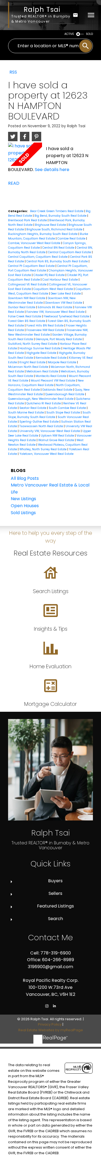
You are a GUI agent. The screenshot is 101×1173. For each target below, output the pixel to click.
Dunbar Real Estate (22, 307)
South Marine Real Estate (26, 413)
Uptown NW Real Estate (58, 436)
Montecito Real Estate (51, 376)
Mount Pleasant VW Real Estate (53, 381)
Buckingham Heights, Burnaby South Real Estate (43, 234)
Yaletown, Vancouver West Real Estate (46, 454)
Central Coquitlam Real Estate (70, 252)
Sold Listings (23, 513)
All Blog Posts (25, 478)
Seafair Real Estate (33, 408)
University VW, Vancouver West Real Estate (50, 431)
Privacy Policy (50, 1024)
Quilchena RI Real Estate (44, 403)
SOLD (89, 34)
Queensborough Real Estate (65, 394)
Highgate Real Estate (41, 353)
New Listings (23, 499)
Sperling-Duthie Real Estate (39, 422)
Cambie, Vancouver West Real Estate (34, 243)
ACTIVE (69, 34)
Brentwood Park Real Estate (28, 220)
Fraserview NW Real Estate (45, 330)
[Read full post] (25, 154)
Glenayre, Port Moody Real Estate (59, 339)
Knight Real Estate (32, 362)
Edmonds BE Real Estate (55, 307)
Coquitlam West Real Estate (53, 289)
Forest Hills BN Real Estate (45, 326)
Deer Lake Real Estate (66, 294)
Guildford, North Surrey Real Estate (33, 344)
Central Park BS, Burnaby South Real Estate (57, 261)
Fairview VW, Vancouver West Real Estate (55, 312)
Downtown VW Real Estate (64, 303)
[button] (46, 1006)
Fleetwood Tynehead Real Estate (67, 316)
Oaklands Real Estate (57, 390)
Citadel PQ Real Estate (49, 275)
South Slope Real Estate (63, 413)
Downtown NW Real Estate (27, 298)
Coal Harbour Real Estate (60, 280)
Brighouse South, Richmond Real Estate (54, 229)
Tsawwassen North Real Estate (41, 426)
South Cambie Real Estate (68, 408)
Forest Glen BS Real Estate (27, 321)
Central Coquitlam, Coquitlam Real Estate (38, 257)
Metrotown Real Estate (42, 371)
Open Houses (25, 506)
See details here (52, 169)
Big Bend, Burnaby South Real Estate (60, 216)
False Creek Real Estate (25, 316)
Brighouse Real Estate (51, 225)
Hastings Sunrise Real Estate (40, 348)
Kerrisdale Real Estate (51, 358)
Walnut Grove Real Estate (56, 440)
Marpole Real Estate (62, 362)
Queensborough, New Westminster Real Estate (41, 399)
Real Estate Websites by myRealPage (50, 1030)
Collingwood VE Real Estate (27, 284)
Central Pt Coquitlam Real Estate (31, 266)
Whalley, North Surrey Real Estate (43, 449)
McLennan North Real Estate (28, 367)
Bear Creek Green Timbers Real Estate (57, 211)
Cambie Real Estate (71, 239)
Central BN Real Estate (58, 248)
